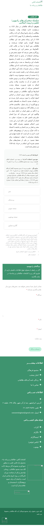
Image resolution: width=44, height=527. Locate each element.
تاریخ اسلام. (23, 239)
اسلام (7, 235)
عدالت (28, 243)
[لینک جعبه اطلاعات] (22, 472)
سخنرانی (17, 241)
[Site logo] (34, 3)
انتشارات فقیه (10, 237)
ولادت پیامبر (30, 248)
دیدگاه (38, 295)
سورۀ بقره (11, 241)
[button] (33, 17)
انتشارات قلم (32, 254)
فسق (18, 243)
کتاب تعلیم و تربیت (32, 245)
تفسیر (35, 241)
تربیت (18, 239)
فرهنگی (23, 243)
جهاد (32, 241)
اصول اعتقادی (33, 237)
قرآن (7, 243)
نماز (21, 247)
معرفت (8, 245)
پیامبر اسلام (34, 239)
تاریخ (28, 239)
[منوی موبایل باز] (2, 4)
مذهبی (15, 245)
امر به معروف (19, 237)
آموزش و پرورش (32, 235)
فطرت (15, 243)
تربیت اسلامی (12, 239)
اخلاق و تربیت (13, 235)
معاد (11, 245)
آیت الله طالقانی (22, 235)
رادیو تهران (23, 241)
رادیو (28, 241)
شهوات (35, 243)
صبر (31, 243)
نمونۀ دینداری (16, 247)
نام (39, 319)
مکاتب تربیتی (33, 247)
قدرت (10, 243)
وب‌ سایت (38, 338)
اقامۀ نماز (26, 237)
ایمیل (39, 329)
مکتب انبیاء (26, 247)
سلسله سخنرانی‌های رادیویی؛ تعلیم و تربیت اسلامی (25, 21)
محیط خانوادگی (22, 245)
